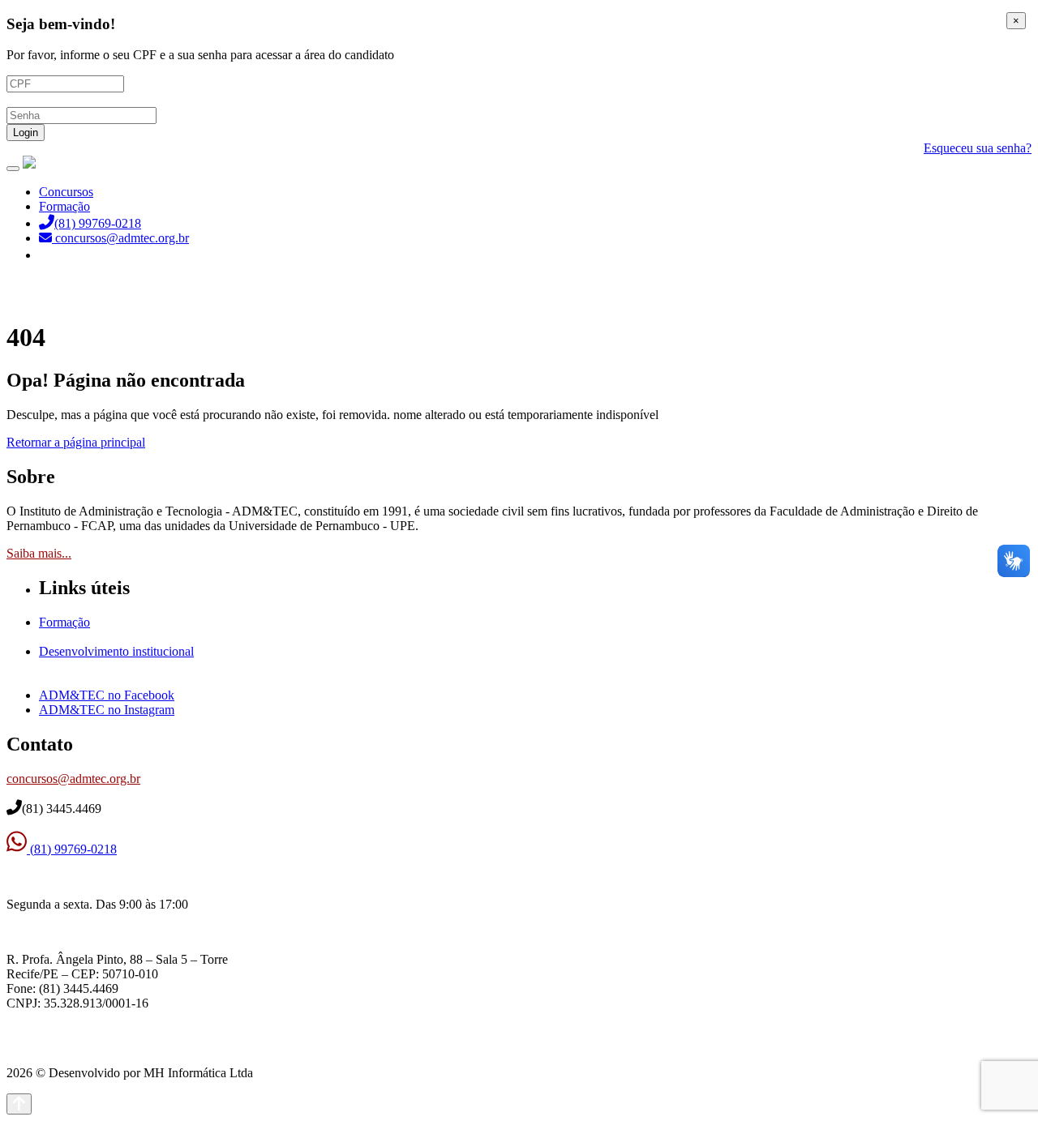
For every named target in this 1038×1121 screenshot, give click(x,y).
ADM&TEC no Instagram (106, 710)
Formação (64, 206)
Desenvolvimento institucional (116, 651)
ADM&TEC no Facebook (106, 695)
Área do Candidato (89, 255)
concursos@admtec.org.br (73, 778)
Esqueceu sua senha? (978, 148)
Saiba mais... (38, 553)
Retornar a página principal (75, 442)
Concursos (66, 192)
